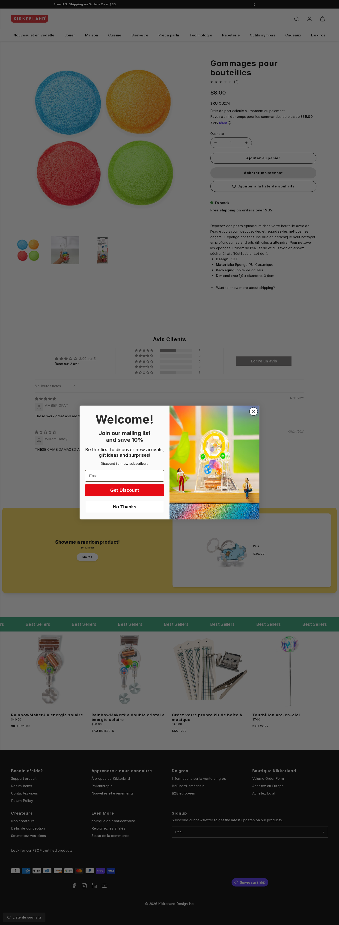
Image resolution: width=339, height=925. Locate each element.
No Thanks (124, 506)
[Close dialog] (254, 411)
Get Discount (124, 490)
